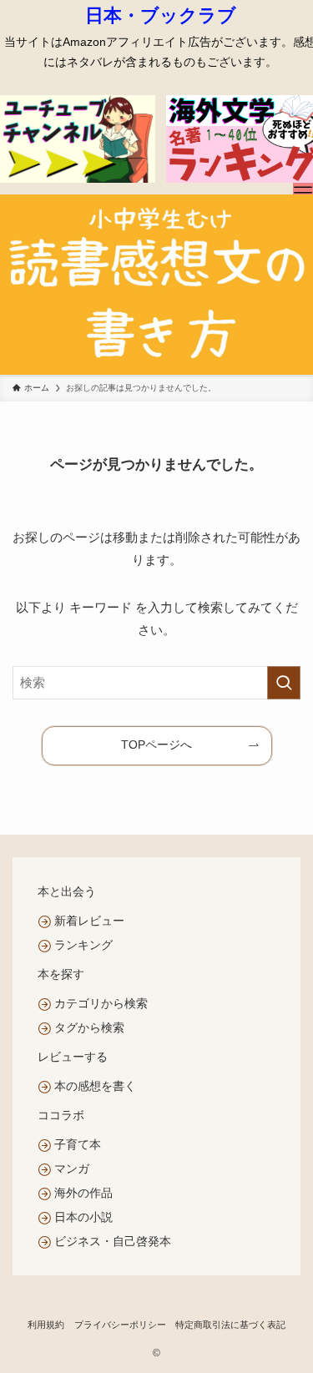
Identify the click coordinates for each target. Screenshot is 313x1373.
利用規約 (46, 1325)
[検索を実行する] (283, 682)
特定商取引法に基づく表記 (230, 1325)
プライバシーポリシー (120, 1325)
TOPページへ (156, 745)
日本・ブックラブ (160, 15)
